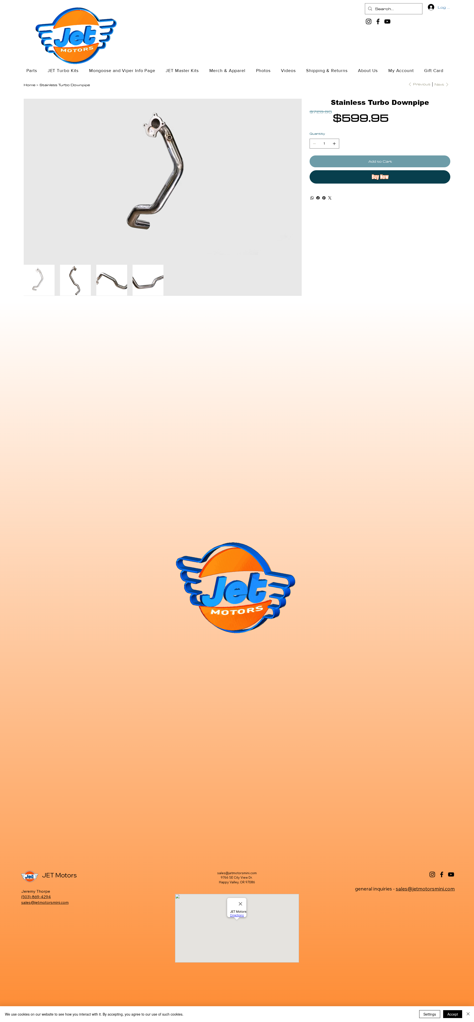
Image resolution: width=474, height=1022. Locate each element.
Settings (429, 1014)
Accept (452, 1014)
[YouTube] (387, 21)
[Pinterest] (323, 197)
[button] (65, 70)
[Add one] (334, 144)
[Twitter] (329, 197)
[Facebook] (378, 21)
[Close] (468, 1014)
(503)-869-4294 (36, 896)
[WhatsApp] (312, 197)
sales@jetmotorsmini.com (45, 902)
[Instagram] (368, 21)
